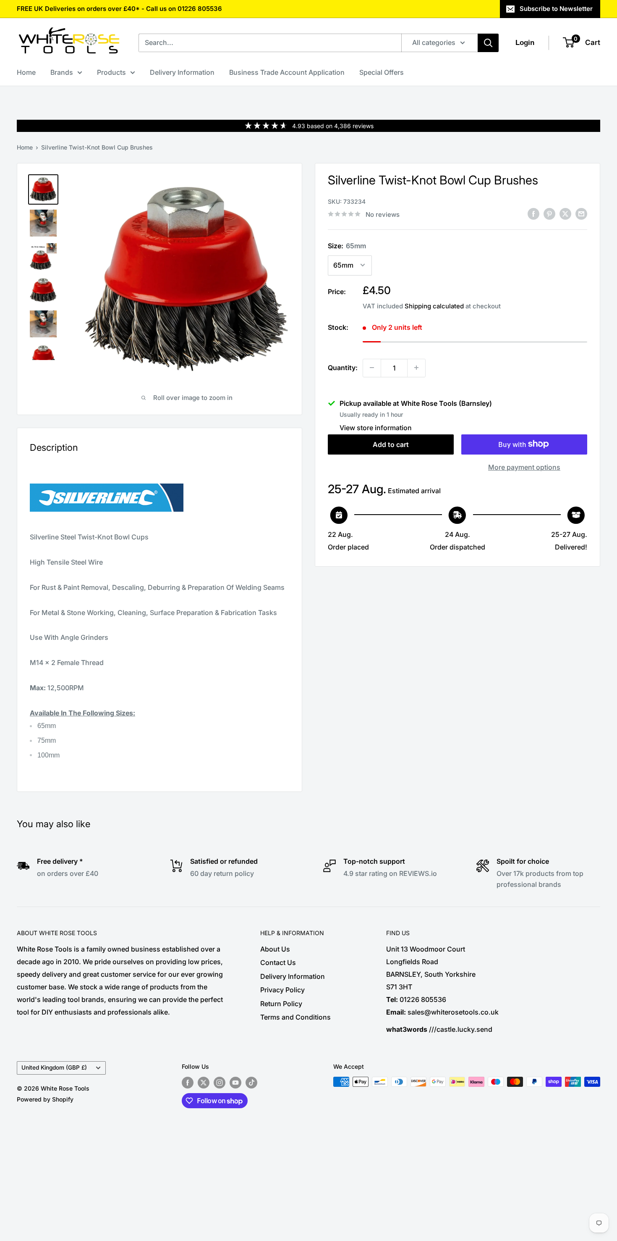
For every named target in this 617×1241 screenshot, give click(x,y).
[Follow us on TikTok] (251, 1083)
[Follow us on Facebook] (187, 1083)
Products (111, 72)
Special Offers (381, 72)
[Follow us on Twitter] (203, 1083)
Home (26, 72)
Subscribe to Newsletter (556, 9)
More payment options (524, 467)
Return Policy (281, 1003)
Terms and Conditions (295, 1017)
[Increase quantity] (416, 367)
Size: (347, 245)
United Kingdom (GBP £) (54, 1067)
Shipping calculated (434, 306)
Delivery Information (182, 72)
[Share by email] (581, 213)
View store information (376, 427)
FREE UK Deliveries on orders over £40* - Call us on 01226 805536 (119, 9)
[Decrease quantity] (372, 367)
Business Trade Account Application (287, 72)
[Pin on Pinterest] (549, 213)
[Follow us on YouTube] (235, 1083)
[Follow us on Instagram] (219, 1083)
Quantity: (343, 367)
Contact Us (278, 962)
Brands (61, 72)
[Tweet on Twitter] (565, 213)
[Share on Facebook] (533, 213)
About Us (275, 949)
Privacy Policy (282, 990)
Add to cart (391, 444)
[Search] (488, 43)
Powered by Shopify (45, 1099)
